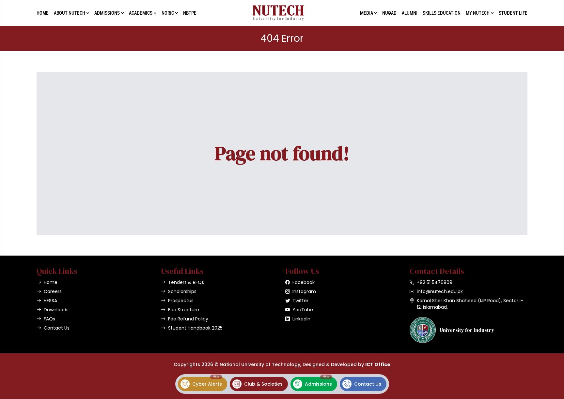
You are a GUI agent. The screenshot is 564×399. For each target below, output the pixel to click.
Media (366, 13)
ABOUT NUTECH (69, 13)
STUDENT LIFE (513, 13)
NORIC (168, 13)
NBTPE (189, 13)
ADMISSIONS (107, 13)
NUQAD (389, 13)
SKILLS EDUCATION (442, 13)
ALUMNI (409, 13)
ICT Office (377, 364)
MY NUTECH (478, 13)
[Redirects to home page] (278, 13)
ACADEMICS (140, 13)
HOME (43, 13)
